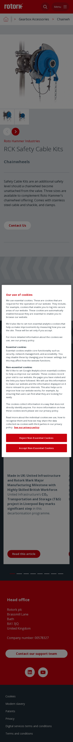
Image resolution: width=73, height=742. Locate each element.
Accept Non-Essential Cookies (36, 448)
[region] (36, 371)
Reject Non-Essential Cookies (36, 437)
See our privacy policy (26, 427)
